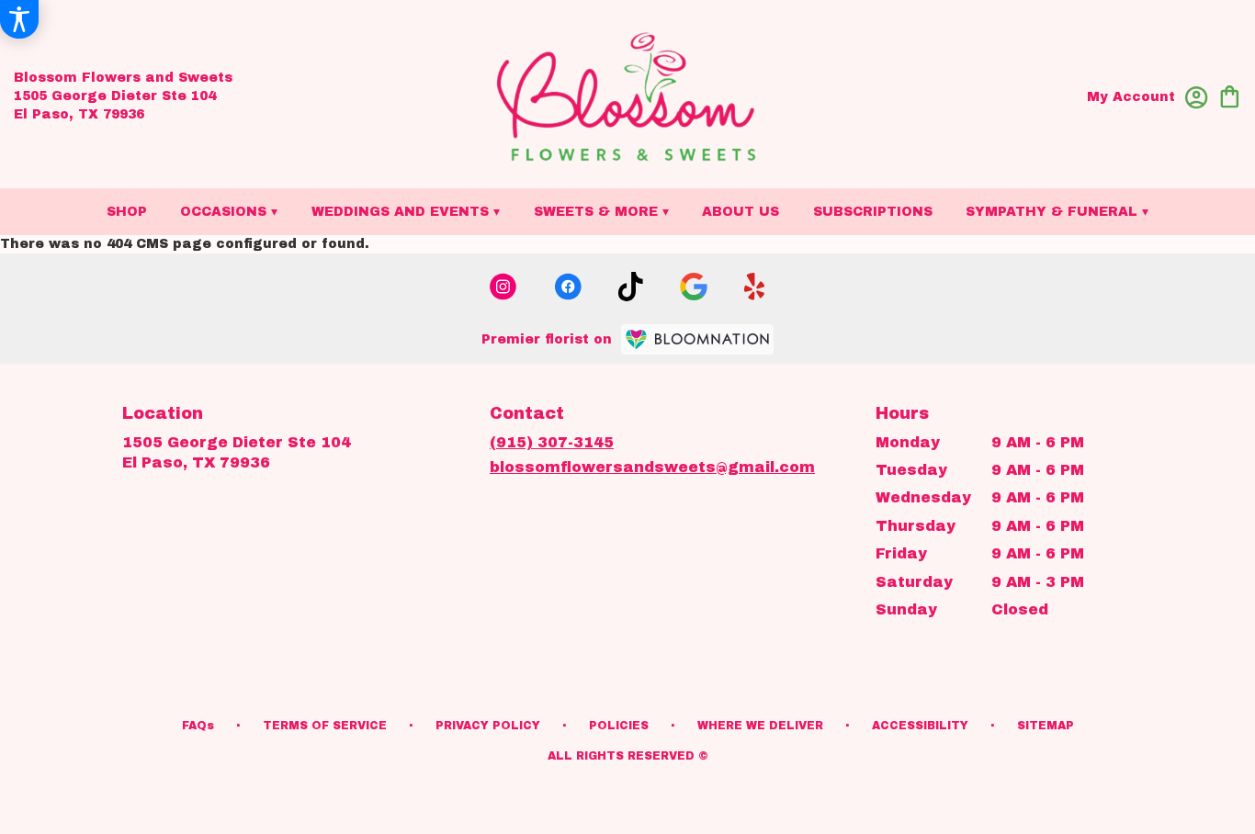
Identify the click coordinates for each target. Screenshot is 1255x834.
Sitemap (1045, 725)
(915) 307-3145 (552, 442)
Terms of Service (325, 725)
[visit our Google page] (693, 286)
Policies (619, 725)
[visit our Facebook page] (568, 286)
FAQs (198, 725)
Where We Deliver (760, 725)
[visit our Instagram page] (503, 286)
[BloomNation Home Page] (697, 339)
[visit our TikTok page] (630, 286)
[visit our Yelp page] (755, 286)
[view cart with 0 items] (1229, 95)
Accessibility (920, 725)
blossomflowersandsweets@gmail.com (652, 467)
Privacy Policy (487, 725)
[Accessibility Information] (19, 19)
